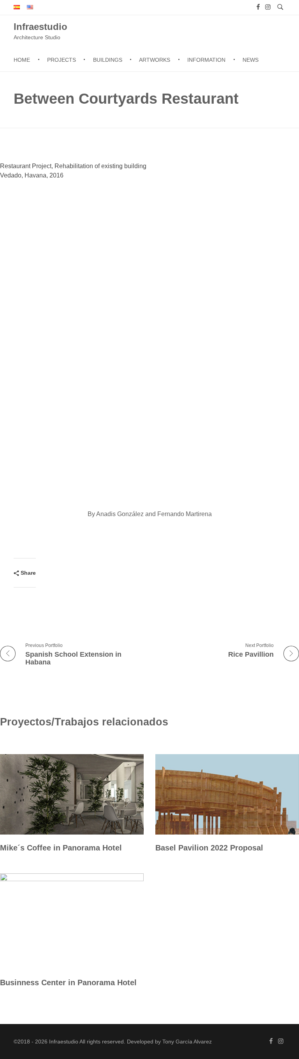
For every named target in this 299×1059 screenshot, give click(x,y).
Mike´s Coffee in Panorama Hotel (61, 847)
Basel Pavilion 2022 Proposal (209, 847)
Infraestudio (40, 26)
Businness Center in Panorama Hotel (68, 982)
